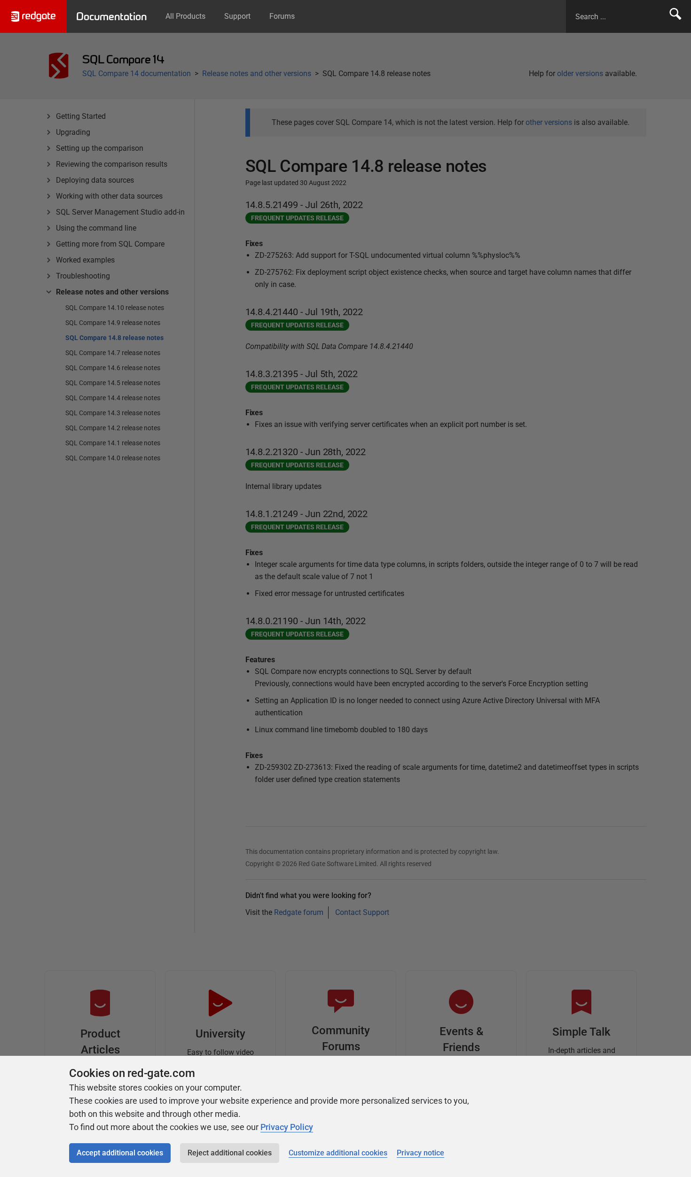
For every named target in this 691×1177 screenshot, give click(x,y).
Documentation (111, 16)
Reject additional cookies (230, 1152)
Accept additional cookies (120, 1152)
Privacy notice (420, 1152)
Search (675, 16)
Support (237, 16)
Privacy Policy (286, 1127)
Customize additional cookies (338, 1152)
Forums (282, 16)
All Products (185, 16)
